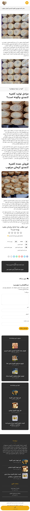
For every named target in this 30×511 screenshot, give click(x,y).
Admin (21, 241)
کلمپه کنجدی (20, 244)
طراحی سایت (21, 503)
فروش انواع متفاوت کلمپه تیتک (15, 376)
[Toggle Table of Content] (25, 89)
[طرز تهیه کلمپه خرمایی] (15, 405)
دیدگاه (27, 292)
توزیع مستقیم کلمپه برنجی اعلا (15, 363)
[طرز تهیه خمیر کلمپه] (15, 392)
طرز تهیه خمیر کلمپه (15, 398)
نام (28, 307)
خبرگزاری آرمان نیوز (15, 505)
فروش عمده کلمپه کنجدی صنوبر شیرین (15, 351)
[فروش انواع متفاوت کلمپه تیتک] (15, 371)
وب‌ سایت (26, 321)
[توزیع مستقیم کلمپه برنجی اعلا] (15, 358)
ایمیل (27, 314)
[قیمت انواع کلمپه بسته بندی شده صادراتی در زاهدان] (15, 418)
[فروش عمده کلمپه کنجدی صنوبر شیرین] (15, 345)
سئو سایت (16, 503)
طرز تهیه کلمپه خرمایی (15, 410)
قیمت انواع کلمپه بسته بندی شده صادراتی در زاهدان (15, 424)
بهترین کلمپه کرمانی (19, 247)
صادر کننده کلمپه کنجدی (22, 250)
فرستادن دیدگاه (23, 328)
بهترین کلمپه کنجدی (8, 247)
